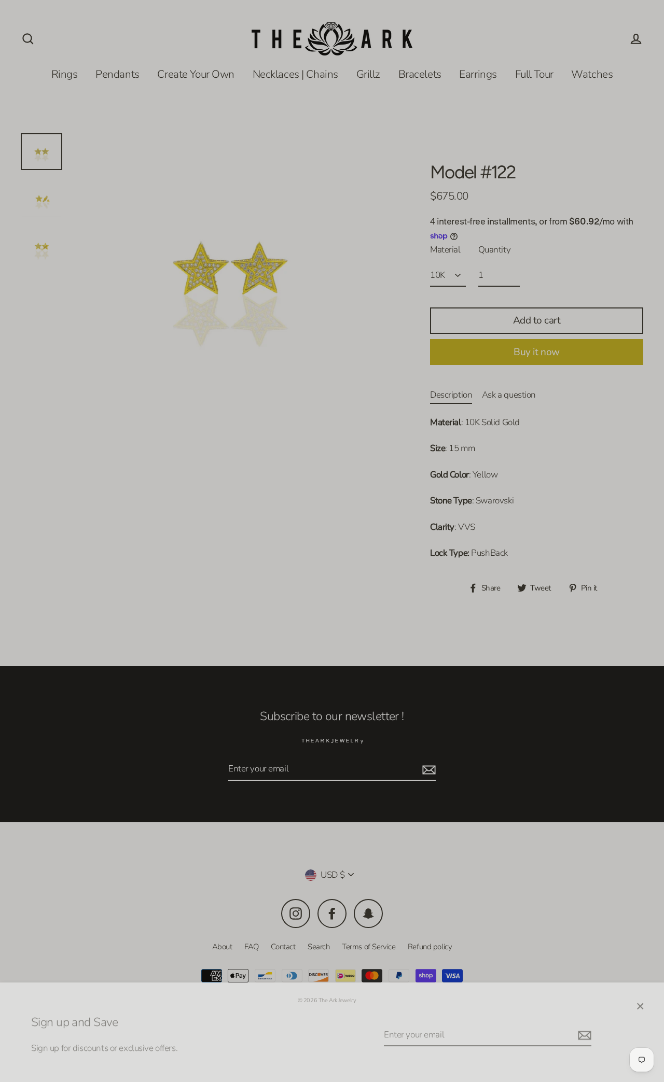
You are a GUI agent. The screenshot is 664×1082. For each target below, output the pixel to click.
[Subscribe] (583, 1029)
